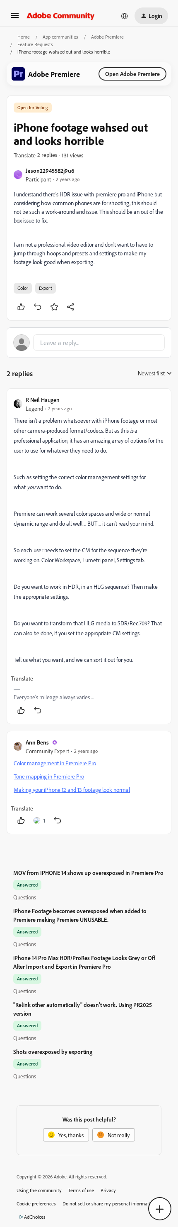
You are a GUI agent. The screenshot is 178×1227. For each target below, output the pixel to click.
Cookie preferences (36, 1203)
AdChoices (35, 1217)
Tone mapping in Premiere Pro (49, 776)
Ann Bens (37, 742)
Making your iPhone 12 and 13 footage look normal (72, 789)
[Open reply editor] (89, 343)
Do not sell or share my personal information (109, 1203)
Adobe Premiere (107, 37)
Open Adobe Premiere (132, 73)
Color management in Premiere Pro (55, 763)
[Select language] (124, 15)
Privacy (108, 1190)
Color (22, 288)
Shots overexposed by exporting (52, 1051)
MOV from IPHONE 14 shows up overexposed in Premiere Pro (88, 872)
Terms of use (81, 1190)
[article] (89, 556)
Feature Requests (35, 44)
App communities (60, 37)
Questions (24, 897)
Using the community (39, 1190)
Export (45, 288)
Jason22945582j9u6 (50, 170)
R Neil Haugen (43, 399)
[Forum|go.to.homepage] (60, 15)
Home (23, 37)
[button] (15, 18)
